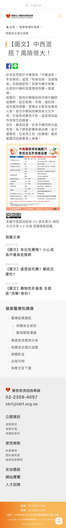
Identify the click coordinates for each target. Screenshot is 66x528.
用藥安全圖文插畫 (17, 33)
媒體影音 (18, 354)
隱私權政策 (13, 455)
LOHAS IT (39, 524)
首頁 (12, 27)
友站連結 (13, 469)
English (35, 5)
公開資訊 (13, 417)
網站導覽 (13, 477)
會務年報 (11, 428)
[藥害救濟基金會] (33, 16)
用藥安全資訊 (26, 326)
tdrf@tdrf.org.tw (22, 404)
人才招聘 (13, 485)
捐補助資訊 (13, 433)
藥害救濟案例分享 (24, 340)
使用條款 (13, 443)
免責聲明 (11, 450)
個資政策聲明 (14, 459)
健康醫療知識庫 (29, 27)
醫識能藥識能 (21, 318)
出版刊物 (18, 361)
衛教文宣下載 (21, 368)
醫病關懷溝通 (26, 333)
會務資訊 (11, 424)
